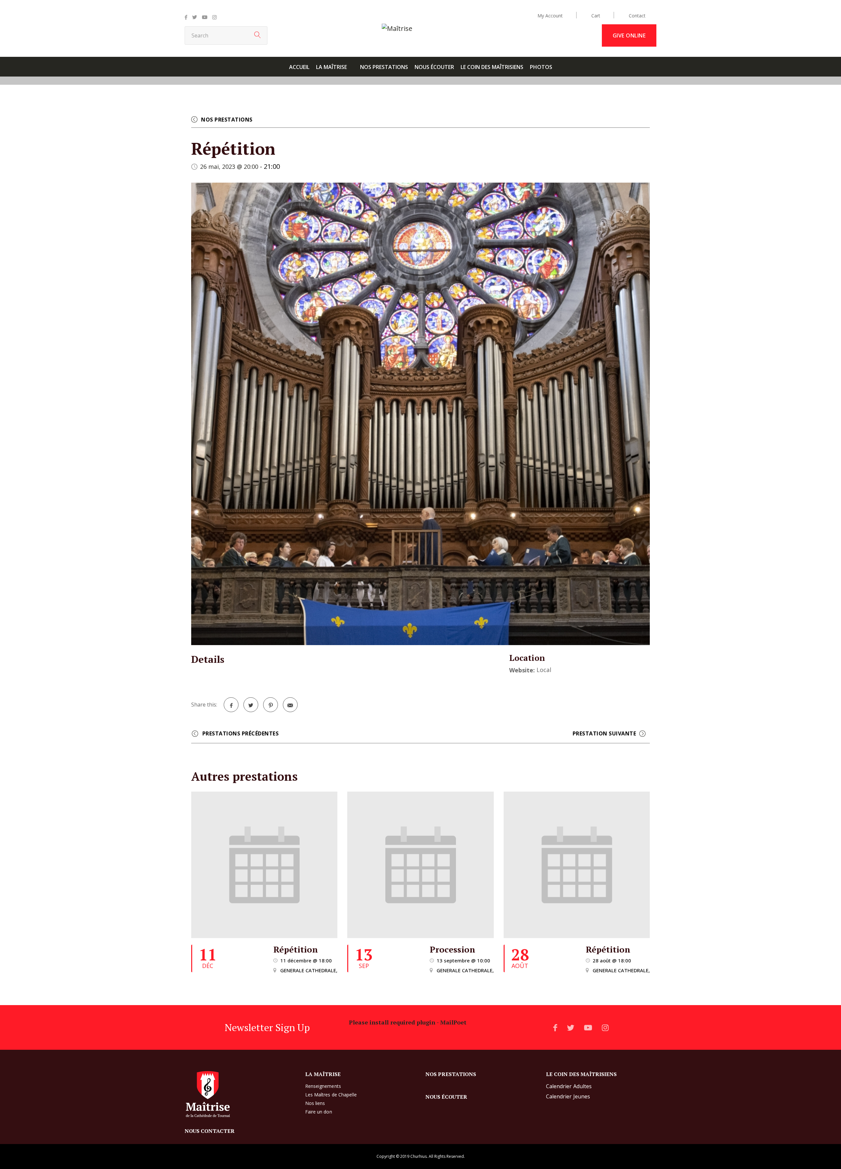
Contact (637, 15)
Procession (452, 950)
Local (543, 670)
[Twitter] (194, 17)
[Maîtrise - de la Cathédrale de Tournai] (397, 28)
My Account (550, 15)
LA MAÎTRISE (331, 67)
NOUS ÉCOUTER (434, 67)
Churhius (418, 1156)
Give (629, 35)
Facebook (231, 704)
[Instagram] (214, 17)
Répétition (295, 950)
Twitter (250, 704)
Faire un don (318, 1112)
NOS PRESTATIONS (384, 67)
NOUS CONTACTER (210, 1131)
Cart (595, 15)
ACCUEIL (299, 67)
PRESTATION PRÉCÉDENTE (240, 735)
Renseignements (323, 1086)
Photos (541, 67)
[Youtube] (204, 17)
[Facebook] (186, 17)
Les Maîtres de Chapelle (331, 1094)
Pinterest (270, 704)
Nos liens (315, 1103)
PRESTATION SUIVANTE (602, 735)
